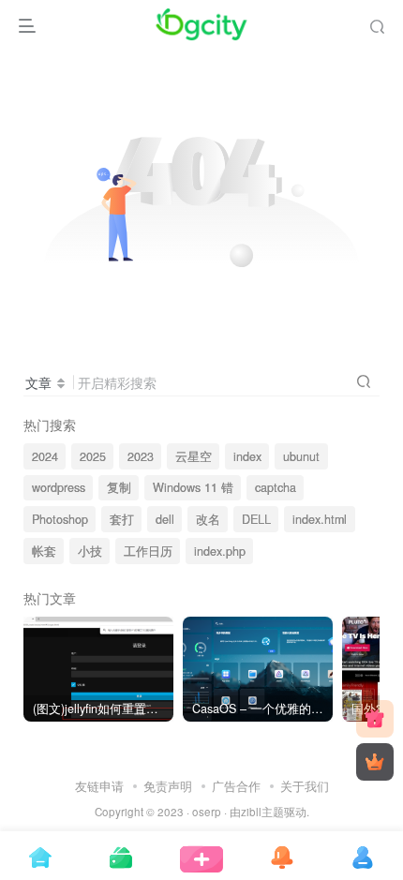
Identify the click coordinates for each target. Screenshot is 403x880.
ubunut (301, 456)
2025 (93, 456)
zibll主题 (262, 811)
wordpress (58, 487)
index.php (220, 551)
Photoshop (60, 519)
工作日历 (148, 551)
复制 (119, 487)
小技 (90, 551)
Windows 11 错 (193, 487)
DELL (256, 519)
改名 (208, 519)
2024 (45, 456)
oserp (206, 811)
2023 (140, 456)
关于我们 (304, 786)
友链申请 (99, 786)
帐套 (44, 551)
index (247, 456)
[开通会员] (375, 762)
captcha (275, 487)
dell (165, 519)
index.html (319, 519)
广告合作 (236, 786)
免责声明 (167, 786)
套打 (122, 519)
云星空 (193, 456)
